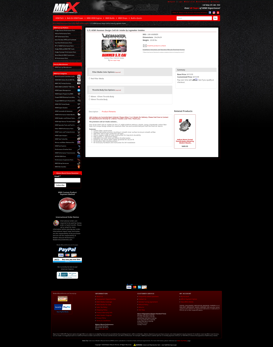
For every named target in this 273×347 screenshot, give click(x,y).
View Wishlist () (203, 2)
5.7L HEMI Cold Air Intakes (81, 23)
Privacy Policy (101, 318)
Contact (198, 13)
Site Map (142, 310)
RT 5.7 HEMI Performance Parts (62, 23)
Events (204, 13)
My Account (189, 13)
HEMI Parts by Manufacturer (63, 67)
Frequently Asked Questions (149, 296)
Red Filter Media (97, 79)
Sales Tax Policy (101, 307)
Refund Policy (143, 305)
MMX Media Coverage (104, 302)
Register (172, 2)
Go (215, 18)
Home (174, 13)
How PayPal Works (62, 312)
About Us (99, 296)
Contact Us (142, 299)
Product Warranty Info (104, 313)
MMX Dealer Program (104, 315)
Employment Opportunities (106, 299)
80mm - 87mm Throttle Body (102, 97)
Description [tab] (93, 111)
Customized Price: (184, 77)
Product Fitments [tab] (109, 111)
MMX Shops (122, 18)
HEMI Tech (59, 18)
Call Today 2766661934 (211, 5)
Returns (141, 307)
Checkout (216, 2)
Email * (57, 176)
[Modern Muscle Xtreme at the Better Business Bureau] (67, 275)
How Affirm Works (187, 302)
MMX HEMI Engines (94, 18)
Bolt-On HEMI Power (75, 18)
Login (180, 2)
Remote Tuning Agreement (148, 302)
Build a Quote (136, 18)
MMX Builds (110, 18)
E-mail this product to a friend (156, 46)
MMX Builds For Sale (103, 305)
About (181, 13)
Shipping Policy (101, 310)
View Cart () (190, 2)
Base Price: (181, 74)
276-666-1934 (104, 329)
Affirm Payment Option (189, 299)
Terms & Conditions (103, 321)
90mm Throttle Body (99, 100)
